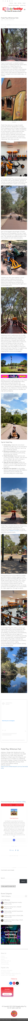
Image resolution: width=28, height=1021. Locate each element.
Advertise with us (6, 961)
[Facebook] (3, 1)
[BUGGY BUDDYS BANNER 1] (14, 376)
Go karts (2, 26)
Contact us (4, 958)
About (15, 3)
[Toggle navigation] (24, 9)
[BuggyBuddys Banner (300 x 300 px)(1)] (10, 934)
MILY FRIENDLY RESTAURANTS (11, 973)
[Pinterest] (10, 1)
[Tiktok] (5, 1)
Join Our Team (23, 5)
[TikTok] (17, 983)
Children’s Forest (14, 530)
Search (3, 878)
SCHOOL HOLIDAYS (6, 970)
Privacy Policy (5, 964)
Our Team (19, 3)
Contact (24, 3)
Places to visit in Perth (18, 24)
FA (1, 973)
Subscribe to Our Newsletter (13, 5)
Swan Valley (24, 24)
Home (3, 956)
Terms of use (4, 962)
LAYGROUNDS (6, 972)
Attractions (13, 24)
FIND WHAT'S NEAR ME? (8, 886)
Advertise (11, 3)
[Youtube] (7, 1)
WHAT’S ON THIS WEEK (8, 975)
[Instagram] (12, 1)
